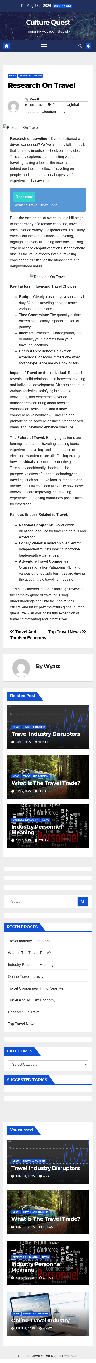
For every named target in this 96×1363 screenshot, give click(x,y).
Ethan (43, 840)
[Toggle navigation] (44, 46)
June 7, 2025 (25, 1227)
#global (73, 105)
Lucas (43, 791)
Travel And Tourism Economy (31, 1000)
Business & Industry (26, 820)
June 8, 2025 (25, 1176)
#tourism (49, 112)
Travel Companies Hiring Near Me (35, 988)
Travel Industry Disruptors (45, 734)
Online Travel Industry (26, 976)
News (12, 75)
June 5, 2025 (25, 1328)
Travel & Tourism (31, 75)
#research (32, 112)
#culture (59, 105)
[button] (80, 46)
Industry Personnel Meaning (36, 829)
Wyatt (35, 99)
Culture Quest (48, 22)
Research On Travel (24, 1012)
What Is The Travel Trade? (45, 783)
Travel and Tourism (35, 776)
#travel (63, 112)
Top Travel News (65, 631)
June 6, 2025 (25, 1277)
